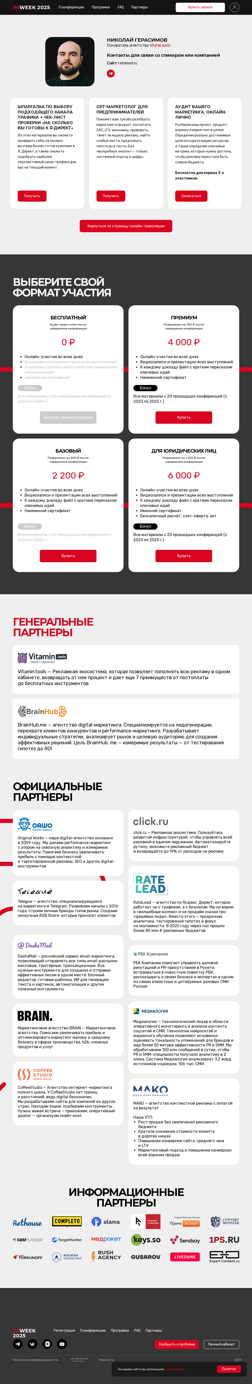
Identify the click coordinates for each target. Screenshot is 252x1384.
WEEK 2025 (31, 7)
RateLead (160, 45)
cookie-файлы (175, 1369)
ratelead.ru (127, 63)
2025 (238, 1360)
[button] (234, 7)
